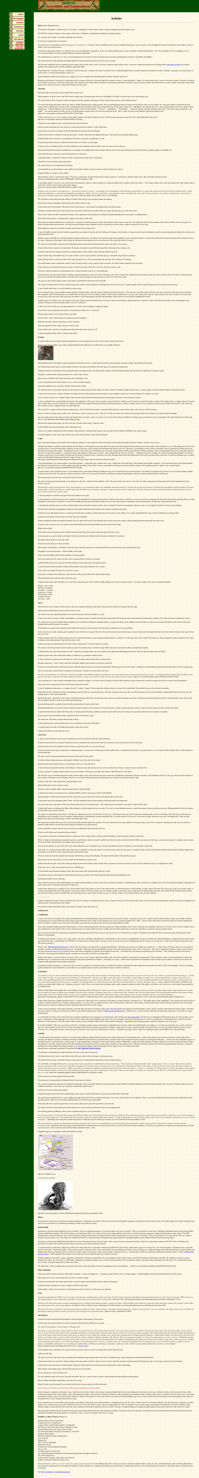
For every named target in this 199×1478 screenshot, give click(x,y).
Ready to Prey (75, 419)
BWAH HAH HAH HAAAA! (58, 947)
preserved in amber (134, 1017)
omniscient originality (174, 64)
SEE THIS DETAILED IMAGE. (89, 1048)
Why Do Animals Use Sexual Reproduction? (55, 1472)
